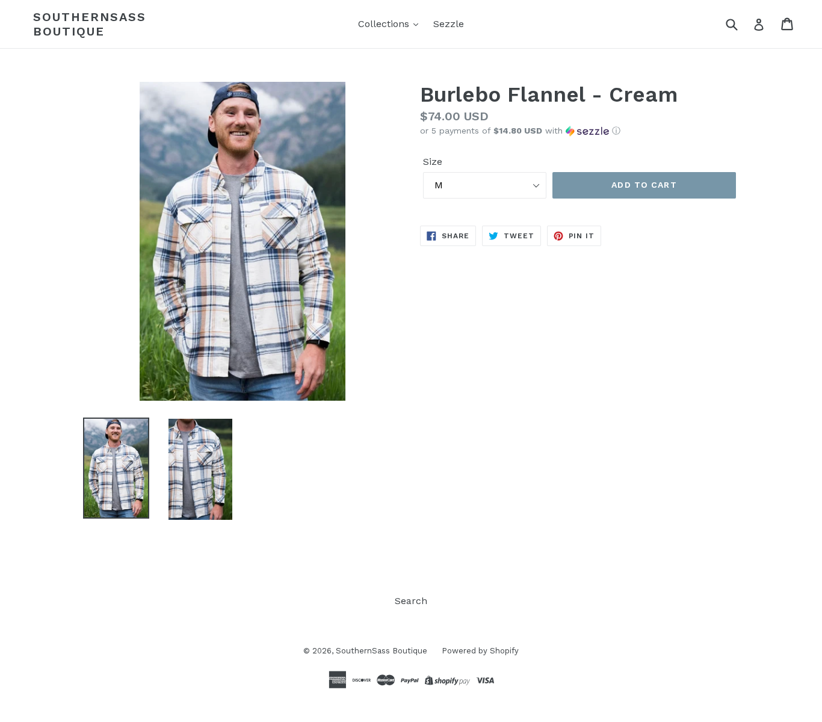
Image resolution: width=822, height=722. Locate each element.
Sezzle (448, 23)
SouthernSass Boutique (89, 24)
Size (432, 161)
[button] (579, 131)
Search (411, 600)
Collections (385, 23)
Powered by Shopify (480, 650)
